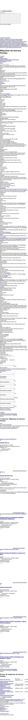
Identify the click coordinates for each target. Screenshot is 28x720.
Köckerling (2, 47)
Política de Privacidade (22, 492)
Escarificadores (7, 42)
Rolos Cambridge (17, 44)
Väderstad (16, 47)
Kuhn (20, 46)
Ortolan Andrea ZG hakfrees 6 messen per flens (7, 682)
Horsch (17, 46)
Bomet (14, 46)
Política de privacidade (15, 699)
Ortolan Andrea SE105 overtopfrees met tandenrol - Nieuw (6, 688)
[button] (14, 31)
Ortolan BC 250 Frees (6, 475)
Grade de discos (19, 39)
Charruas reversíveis (11, 40)
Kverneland (24, 46)
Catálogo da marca (18, 700)
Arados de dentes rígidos (6, 45)
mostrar (2, 412)
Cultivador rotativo (8, 44)
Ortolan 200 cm (4, 442)
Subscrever (3, 490)
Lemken (7, 47)
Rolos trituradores (16, 45)
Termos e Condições (5, 699)
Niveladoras (24, 44)
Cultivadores (3, 40)
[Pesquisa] (10, 18)
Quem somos (3, 695)
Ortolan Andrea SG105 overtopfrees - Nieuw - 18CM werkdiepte (6, 691)
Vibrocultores (19, 40)
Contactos (11, 695)
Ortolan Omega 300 (6, 587)
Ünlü (20, 47)
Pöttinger (11, 47)
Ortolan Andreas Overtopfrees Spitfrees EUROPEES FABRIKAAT (12, 518)
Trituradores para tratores (17, 41)
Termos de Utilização (10, 493)
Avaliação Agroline (9, 700)
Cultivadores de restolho (5, 41)
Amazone (10, 46)
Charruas (14, 42)
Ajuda (7, 695)
